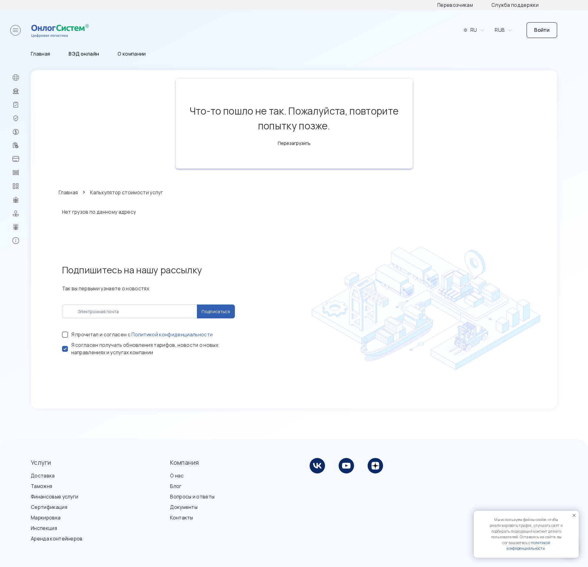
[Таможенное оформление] (21, 91)
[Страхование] (21, 118)
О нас (177, 475)
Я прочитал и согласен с (142, 334)
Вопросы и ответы (192, 496)
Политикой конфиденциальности (172, 334)
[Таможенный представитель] (21, 227)
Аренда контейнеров (57, 538)
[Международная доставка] (21, 77)
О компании (132, 53)
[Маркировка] (21, 186)
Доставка (43, 475)
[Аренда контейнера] (21, 172)
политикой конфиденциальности (528, 545)
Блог (175, 486)
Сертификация (49, 507)
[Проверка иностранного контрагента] (21, 145)
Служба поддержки (515, 5)
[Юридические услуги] (21, 200)
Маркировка (45, 517)
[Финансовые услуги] (21, 132)
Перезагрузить (294, 143)
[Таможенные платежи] (21, 159)
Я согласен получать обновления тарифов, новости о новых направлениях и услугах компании (145, 349)
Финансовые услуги (54, 496)
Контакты (181, 517)
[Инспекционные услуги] (21, 104)
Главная (40, 53)
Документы (184, 507)
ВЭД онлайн (84, 53)
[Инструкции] (21, 240)
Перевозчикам (455, 5)
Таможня (41, 486)
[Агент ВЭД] (21, 213)
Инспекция (44, 528)
